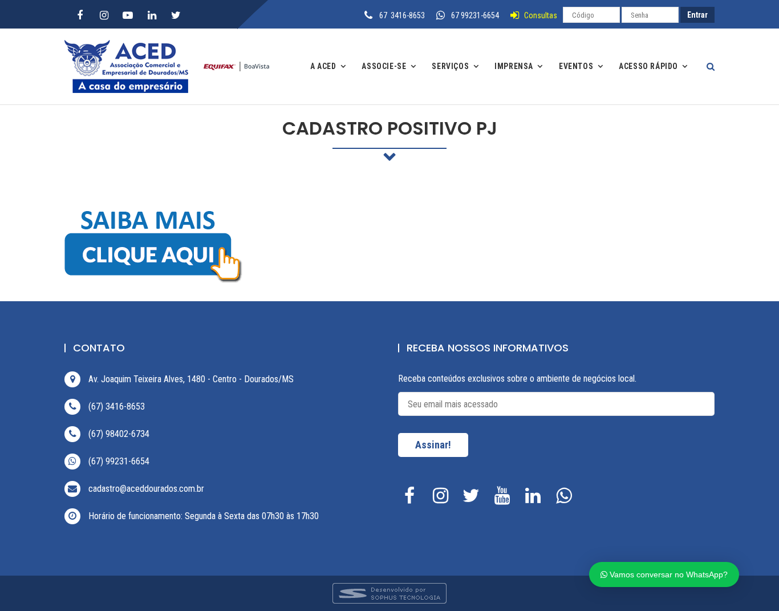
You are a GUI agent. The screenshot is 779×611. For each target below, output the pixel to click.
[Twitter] (175, 15)
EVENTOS (576, 66)
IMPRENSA (513, 66)
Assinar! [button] (433, 445)
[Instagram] (104, 15)
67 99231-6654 (475, 15)
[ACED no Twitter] (474, 498)
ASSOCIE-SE (384, 66)
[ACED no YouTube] (504, 498)
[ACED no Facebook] (412, 498)
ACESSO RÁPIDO (648, 66)
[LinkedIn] (152, 15)
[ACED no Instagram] (443, 498)
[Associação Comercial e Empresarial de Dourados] (130, 66)
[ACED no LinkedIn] (535, 498)
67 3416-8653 (402, 15)
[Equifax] (233, 65)
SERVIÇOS (450, 66)
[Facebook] (80, 15)
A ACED (323, 66)
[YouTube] (128, 15)
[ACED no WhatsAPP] (566, 498)
